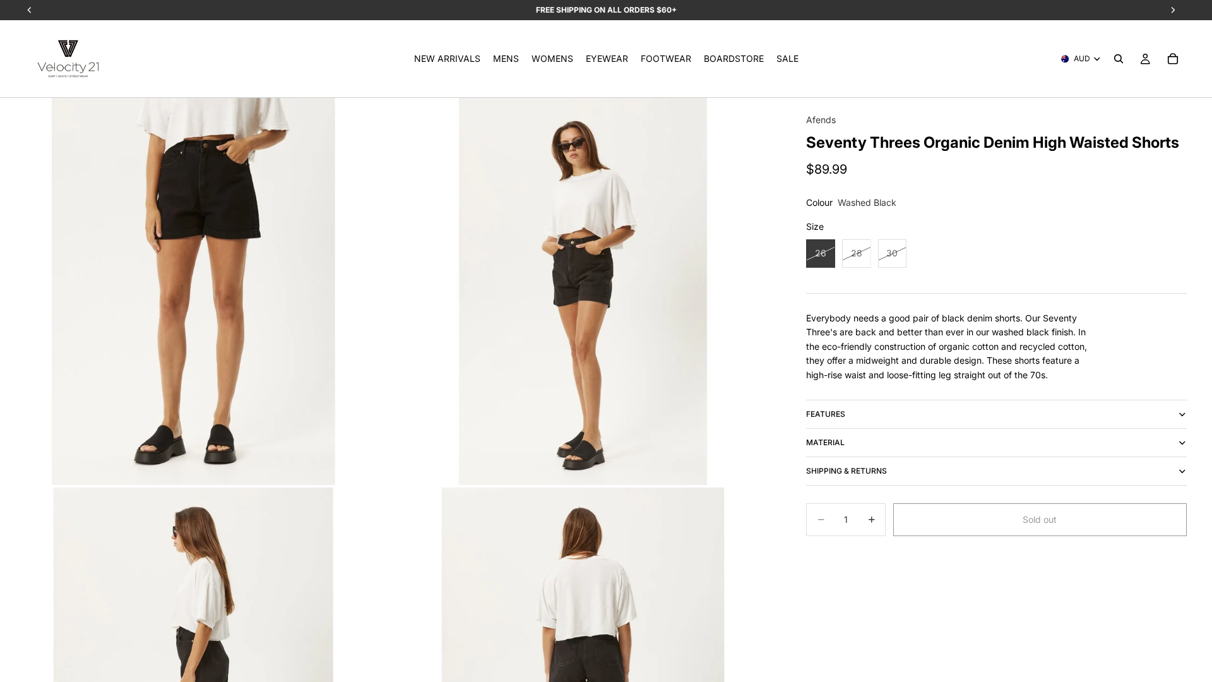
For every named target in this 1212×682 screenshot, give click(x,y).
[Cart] (1173, 59)
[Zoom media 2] (582, 291)
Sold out (1040, 519)
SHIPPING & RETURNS (846, 471)
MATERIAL (825, 442)
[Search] (1118, 59)
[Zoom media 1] (193, 291)
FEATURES (825, 414)
